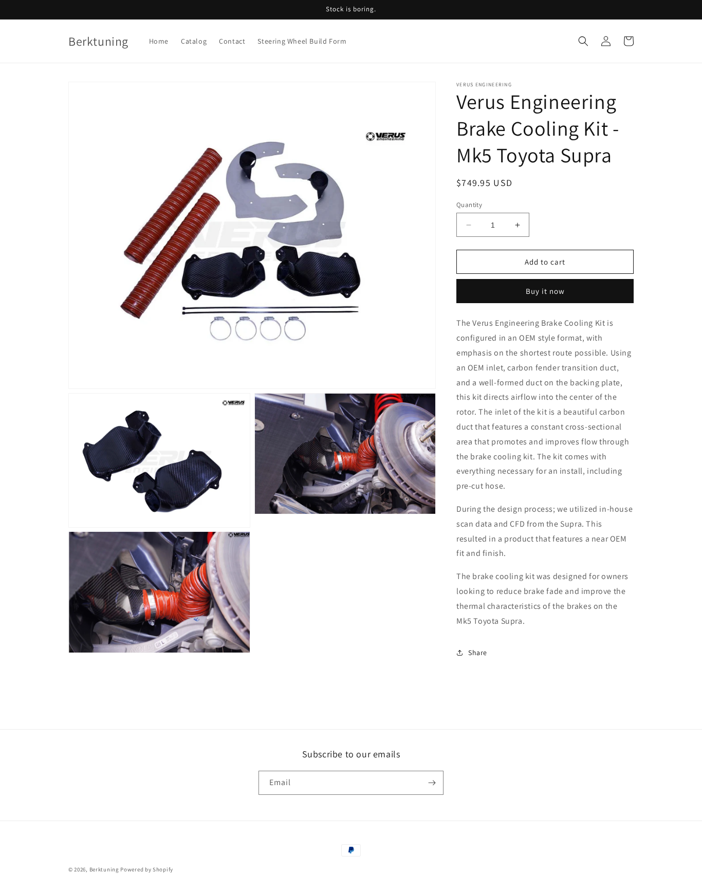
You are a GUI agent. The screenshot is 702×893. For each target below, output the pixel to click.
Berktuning (104, 869)
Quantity (469, 204)
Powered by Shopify (146, 869)
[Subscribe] (431, 783)
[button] (583, 41)
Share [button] (477, 652)
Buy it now (545, 291)
